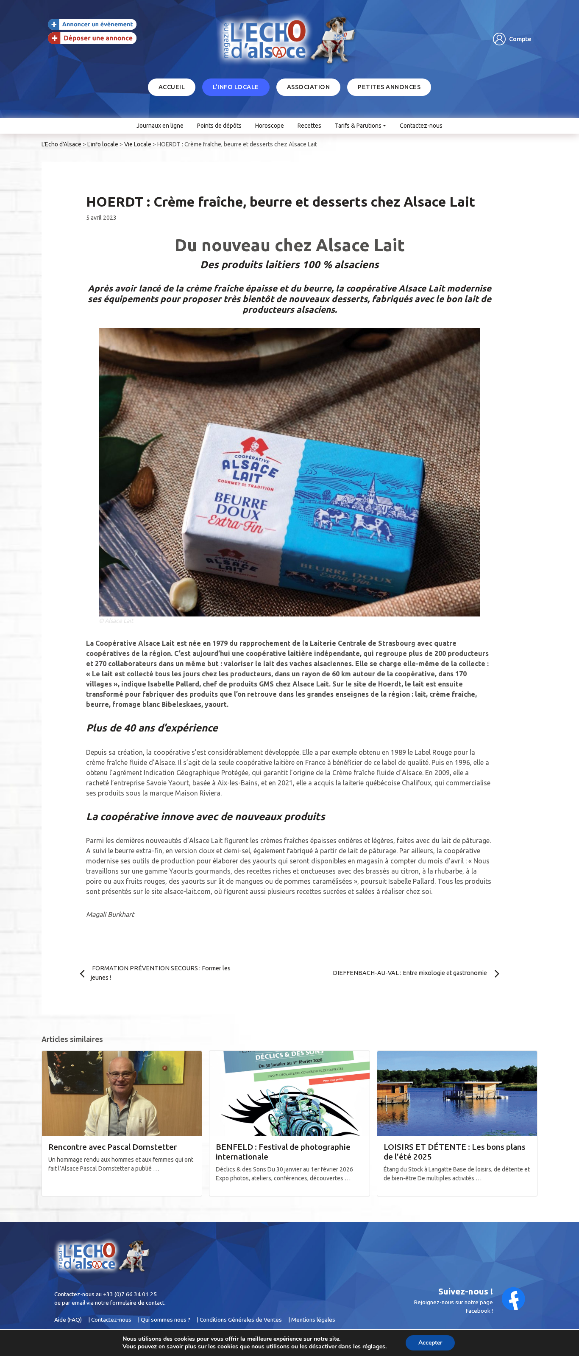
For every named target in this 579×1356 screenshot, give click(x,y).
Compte (520, 39)
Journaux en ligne (160, 125)
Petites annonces (389, 87)
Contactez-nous (421, 125)
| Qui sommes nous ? (164, 1319)
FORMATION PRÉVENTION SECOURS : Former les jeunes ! (161, 973)
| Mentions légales (311, 1319)
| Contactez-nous (109, 1319)
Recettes (309, 125)
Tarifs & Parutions (358, 125)
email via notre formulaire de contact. (119, 1302)
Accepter (430, 1343)
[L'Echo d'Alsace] (289, 39)
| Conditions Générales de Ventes (239, 1319)
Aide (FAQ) (68, 1319)
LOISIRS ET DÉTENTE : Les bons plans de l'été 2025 (455, 1151)
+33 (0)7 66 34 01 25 (130, 1294)
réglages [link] (373, 1346)
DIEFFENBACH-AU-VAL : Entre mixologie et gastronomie (410, 972)
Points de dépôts (219, 125)
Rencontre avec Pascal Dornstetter (112, 1146)
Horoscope (269, 125)
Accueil (172, 87)
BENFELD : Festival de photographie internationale (283, 1151)
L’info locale (236, 87)
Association (308, 87)
